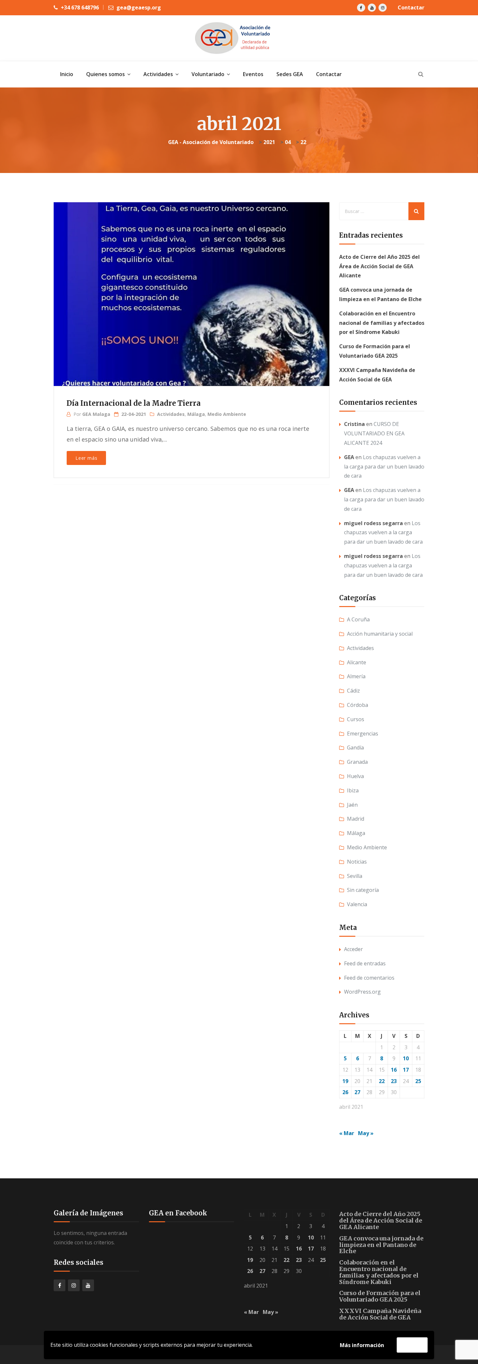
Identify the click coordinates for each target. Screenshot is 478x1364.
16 (394, 1069)
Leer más (86, 458)
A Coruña (358, 619)
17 (406, 1069)
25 (418, 1081)
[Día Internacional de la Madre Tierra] (191, 284)
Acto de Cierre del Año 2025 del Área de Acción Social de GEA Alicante (379, 266)
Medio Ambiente (226, 414)
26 (345, 1092)
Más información (362, 1345)
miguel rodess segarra (373, 523)
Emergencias (362, 733)
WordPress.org (362, 991)
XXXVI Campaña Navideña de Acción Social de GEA (380, 1314)
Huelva (355, 776)
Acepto (412, 1344)
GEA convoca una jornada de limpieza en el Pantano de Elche (381, 1245)
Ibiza (353, 790)
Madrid (355, 818)
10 (406, 1058)
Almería (356, 676)
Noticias (357, 861)
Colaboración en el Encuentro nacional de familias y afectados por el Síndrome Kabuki (381, 323)
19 (345, 1081)
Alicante (356, 662)
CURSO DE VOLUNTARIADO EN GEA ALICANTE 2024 (374, 433)
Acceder (353, 949)
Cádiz (353, 690)
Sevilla (354, 876)
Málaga (196, 414)
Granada (357, 761)
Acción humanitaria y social (380, 633)
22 (382, 1081)
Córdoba (357, 704)
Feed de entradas (365, 963)
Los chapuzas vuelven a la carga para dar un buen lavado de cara (384, 467)
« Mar (346, 1133)
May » (366, 1133)
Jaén (352, 804)
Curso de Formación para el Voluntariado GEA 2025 (379, 1296)
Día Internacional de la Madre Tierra (134, 403)
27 (357, 1092)
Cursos (355, 719)
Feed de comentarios (369, 977)
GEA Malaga (96, 414)
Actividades (171, 414)
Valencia (357, 904)
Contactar (411, 7)
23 (394, 1081)
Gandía (355, 747)
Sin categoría (363, 890)
